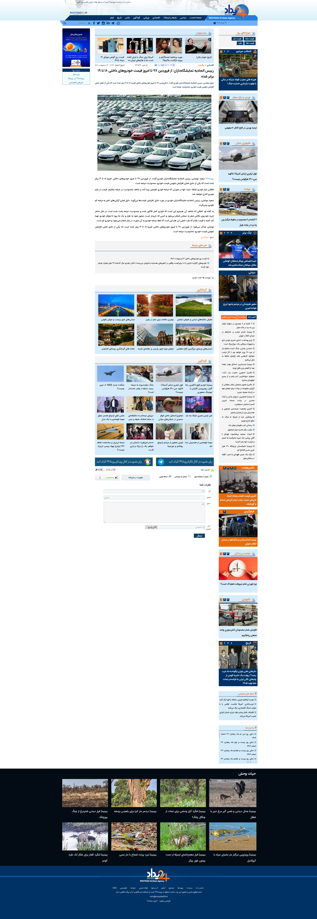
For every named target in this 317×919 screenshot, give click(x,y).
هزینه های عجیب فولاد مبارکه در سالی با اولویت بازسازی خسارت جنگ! (238, 82)
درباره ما (119, 2)
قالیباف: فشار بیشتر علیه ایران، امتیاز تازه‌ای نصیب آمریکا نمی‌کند (237, 714)
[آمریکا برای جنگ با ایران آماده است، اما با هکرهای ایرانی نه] (139, 45)
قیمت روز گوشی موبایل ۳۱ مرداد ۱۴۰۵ (112, 59)
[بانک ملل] (76, 47)
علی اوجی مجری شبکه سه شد (199, 416)
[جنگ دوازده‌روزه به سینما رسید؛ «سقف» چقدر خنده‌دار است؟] (140, 373)
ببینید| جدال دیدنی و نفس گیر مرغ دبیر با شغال (233, 814)
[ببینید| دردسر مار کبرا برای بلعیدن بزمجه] (134, 793)
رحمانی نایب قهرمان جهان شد (240, 425)
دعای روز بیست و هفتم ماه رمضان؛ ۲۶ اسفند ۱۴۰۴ (238, 760)
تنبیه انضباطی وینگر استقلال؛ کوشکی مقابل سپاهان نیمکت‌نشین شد (239, 263)
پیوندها (112, 2)
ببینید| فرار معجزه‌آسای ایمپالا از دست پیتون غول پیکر (185, 858)
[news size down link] (166, 65)
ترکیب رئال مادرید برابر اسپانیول (240, 429)
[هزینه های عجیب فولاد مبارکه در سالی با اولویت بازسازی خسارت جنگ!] (238, 65)
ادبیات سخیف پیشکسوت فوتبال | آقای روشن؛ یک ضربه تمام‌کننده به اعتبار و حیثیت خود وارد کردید (238, 438)
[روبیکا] (124, 462)
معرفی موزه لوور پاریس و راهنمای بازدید (155, 349)
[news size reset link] (169, 65)
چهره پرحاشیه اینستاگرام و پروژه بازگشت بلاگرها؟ (170, 59)
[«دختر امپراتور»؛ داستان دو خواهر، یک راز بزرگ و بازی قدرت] (140, 431)
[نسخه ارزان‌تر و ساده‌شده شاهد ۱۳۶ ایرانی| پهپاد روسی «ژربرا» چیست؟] (110, 431)
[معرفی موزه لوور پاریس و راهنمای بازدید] (154, 334)
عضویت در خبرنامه (135, 477)
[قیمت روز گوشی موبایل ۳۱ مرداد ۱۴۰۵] (110, 45)
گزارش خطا (205, 470)
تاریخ (248, 643)
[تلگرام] (185, 462)
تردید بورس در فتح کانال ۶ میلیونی (241, 128)
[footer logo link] (155, 877)
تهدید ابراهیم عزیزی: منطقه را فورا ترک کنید (236, 699)
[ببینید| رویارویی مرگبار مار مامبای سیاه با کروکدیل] (233, 836)
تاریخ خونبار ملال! (204, 57)
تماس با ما (126, 2)
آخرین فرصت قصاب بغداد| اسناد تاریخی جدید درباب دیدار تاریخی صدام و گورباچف (238, 500)
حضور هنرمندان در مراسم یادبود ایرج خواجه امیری (240, 306)
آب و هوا (101, 2)
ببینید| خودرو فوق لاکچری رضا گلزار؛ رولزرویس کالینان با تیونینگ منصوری (198, 388)
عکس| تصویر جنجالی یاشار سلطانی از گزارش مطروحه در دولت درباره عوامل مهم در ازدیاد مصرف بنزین (238, 388)
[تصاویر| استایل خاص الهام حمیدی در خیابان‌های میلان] (169, 404)
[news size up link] (174, 65)
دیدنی (251, 272)
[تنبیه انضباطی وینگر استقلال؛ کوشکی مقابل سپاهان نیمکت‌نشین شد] (238, 246)
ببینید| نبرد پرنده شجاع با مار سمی (137, 855)
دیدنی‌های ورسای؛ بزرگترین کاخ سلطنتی (194, 349)
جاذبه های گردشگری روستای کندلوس (118, 349)
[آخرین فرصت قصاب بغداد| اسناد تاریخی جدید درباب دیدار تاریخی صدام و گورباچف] (238, 481)
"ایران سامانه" (152, 901)
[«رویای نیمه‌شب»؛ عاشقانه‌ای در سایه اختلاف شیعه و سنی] (140, 404)
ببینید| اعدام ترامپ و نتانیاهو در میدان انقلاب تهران (238, 333)
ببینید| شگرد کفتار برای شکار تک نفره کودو (88, 858)
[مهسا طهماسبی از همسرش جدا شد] (198, 431)
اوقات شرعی (93, 2)
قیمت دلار (237, 38)
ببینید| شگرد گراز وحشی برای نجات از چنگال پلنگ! (185, 814)
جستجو (171, 888)
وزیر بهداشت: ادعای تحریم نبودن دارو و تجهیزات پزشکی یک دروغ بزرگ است (238, 342)
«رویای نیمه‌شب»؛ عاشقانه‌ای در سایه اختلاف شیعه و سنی (141, 417)
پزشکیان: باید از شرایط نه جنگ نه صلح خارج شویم (238, 419)
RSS (115, 888)
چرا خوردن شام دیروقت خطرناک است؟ (239, 584)
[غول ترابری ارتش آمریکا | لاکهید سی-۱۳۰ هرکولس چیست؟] (169, 373)
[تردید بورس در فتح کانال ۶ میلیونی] (238, 112)
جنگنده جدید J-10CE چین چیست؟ (111, 386)
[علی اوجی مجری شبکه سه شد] (198, 404)
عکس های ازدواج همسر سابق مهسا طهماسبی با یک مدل (111, 417)
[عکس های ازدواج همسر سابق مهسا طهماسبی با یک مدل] (110, 404)
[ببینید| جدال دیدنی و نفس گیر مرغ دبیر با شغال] (233, 793)
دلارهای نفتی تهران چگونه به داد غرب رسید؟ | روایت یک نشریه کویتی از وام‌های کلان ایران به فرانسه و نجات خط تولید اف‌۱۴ (239, 677)
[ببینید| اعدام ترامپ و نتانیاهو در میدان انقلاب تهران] (238, 525)
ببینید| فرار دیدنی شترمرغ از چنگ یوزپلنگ (89, 814)
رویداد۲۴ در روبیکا (76, 78)
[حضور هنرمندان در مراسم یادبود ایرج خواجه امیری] (238, 288)
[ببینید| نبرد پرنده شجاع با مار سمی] (134, 836)
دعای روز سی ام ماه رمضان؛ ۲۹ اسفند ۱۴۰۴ (238, 736)
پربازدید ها (242, 317)
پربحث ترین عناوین (229, 317)
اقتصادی (210, 65)
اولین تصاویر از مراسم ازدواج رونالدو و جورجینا (170, 444)
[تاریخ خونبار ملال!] (198, 45)
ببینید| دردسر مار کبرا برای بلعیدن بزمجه (135, 811)
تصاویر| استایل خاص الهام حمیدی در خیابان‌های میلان (170, 417)
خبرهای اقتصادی (76, 83)
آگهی (79, 2)
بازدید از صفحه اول (201, 476)
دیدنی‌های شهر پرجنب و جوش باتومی (118, 319)
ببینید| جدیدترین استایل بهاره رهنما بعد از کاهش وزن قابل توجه (238, 366)
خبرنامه (133, 888)
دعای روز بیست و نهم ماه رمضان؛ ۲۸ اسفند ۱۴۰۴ (238, 744)
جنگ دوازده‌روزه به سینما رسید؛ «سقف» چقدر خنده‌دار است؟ (141, 388)
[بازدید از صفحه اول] (210, 476)
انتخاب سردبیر (243, 51)
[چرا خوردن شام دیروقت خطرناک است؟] (238, 568)
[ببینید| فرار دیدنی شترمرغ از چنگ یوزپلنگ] (85, 793)
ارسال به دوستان (181, 476)
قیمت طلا (250, 43)
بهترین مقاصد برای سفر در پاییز (159, 319)
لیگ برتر (247, 233)
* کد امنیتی (208, 527)
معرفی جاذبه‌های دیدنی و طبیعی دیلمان (194, 319)
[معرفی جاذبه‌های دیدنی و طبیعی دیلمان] (193, 305)
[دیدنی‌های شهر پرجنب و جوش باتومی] (116, 305)
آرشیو (107, 2)
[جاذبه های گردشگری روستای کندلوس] (116, 334)
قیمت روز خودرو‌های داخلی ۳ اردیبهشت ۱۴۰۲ (188, 258)
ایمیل (209, 497)
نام (210, 491)
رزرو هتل (76, 74)
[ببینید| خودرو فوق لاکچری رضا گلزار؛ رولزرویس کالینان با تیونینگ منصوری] (198, 373)
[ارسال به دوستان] (159, 65)
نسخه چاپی (163, 476)
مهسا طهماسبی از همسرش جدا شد (198, 444)
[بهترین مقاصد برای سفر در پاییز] (154, 305)
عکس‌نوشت (248, 468)
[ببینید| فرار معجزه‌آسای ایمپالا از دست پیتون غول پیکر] (183, 836)
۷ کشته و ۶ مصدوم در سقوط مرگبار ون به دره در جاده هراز (238, 325)
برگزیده (201, 65)
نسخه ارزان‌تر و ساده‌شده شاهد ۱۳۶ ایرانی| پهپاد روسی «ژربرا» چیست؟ (110, 446)
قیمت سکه (249, 38)
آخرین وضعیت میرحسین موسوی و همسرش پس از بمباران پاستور (238, 410)
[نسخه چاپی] (155, 65)
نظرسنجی (84, 2)
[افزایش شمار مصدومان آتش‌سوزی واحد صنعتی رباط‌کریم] (238, 614)
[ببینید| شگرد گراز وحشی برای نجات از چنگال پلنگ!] (183, 793)
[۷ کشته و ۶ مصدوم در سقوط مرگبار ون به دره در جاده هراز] (238, 204)
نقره (240, 43)
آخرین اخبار (252, 317)
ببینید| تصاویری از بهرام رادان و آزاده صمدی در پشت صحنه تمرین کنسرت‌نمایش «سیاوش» (238, 400)
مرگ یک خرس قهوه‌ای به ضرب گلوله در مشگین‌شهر (238, 456)
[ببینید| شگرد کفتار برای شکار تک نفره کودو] (85, 836)
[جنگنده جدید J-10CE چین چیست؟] (110, 373)
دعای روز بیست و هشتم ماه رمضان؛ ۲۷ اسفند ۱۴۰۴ (238, 752)
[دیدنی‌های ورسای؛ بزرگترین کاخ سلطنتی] (193, 334)
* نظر (209, 503)
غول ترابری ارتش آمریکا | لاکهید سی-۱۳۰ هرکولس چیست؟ (172, 388)
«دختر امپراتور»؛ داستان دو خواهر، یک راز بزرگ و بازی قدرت (142, 446)
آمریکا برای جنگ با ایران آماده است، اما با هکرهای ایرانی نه (140, 59)
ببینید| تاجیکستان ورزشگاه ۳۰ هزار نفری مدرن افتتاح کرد (238, 448)
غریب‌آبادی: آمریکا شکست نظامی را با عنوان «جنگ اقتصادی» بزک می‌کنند (237, 706)
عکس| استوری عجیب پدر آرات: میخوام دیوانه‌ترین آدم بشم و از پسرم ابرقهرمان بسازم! (238, 376)
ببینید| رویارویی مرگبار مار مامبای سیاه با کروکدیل (234, 858)
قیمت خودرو (197, 277)
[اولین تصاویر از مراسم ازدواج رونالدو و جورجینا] (169, 431)
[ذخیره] (162, 65)
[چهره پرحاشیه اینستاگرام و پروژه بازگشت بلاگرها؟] (169, 45)
